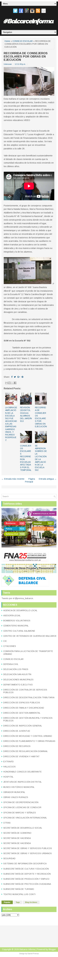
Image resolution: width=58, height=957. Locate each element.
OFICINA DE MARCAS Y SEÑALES (19, 812)
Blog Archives (31, 902)
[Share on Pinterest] (22, 377)
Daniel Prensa (33, 953)
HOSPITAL (8, 777)
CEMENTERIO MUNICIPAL (16, 625)
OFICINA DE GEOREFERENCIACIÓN (20, 802)
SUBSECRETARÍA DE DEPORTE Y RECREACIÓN (27, 874)
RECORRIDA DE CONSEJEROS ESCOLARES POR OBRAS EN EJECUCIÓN (26, 56)
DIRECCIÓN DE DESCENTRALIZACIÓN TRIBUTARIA (28, 697)
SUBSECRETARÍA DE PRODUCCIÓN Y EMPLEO (26, 879)
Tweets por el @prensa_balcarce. (17, 598)
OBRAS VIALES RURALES (15, 797)
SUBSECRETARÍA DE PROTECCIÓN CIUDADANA (27, 884)
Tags (18, 902)
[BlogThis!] (9, 382)
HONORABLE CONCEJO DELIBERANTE (22, 771)
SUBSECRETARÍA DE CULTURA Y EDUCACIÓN (26, 869)
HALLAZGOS (9, 766)
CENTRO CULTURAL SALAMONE (19, 631)
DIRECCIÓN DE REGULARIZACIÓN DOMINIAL (25, 751)
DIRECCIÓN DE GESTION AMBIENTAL (21, 713)
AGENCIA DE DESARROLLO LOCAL (20, 610)
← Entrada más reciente (12, 479)
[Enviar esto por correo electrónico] (6, 382)
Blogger (52, 949)
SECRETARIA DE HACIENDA (17, 838)
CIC (5, 641)
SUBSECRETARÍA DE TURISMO (18, 889)
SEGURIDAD (9, 858)
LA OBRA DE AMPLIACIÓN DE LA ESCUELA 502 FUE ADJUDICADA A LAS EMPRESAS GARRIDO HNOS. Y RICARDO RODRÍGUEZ (11, 423)
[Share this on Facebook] (12, 377)
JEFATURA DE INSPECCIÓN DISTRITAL (22, 782)
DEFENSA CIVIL (10, 664)
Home (7, 41)
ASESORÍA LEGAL (12, 615)
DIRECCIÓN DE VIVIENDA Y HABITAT (21, 756)
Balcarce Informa (27, 949)
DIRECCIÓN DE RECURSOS (16, 746)
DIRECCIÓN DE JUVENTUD (16, 731)
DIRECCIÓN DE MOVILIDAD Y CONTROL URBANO (27, 736)
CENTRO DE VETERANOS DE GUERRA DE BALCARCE (30, 636)
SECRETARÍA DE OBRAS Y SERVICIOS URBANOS (27, 853)
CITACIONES (9, 646)
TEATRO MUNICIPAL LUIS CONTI (19, 894)
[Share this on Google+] (19, 377)
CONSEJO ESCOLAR (22, 41)
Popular (7, 902)
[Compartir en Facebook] (15, 382)
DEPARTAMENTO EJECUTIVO (18, 684)
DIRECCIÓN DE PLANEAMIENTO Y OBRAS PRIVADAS (29, 741)
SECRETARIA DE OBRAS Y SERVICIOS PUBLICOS (27, 848)
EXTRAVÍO (8, 761)
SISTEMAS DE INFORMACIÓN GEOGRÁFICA (25, 863)
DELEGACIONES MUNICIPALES (18, 679)
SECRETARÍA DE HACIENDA (17, 843)
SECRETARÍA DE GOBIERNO (17, 833)
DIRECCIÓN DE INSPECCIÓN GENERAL (22, 726)
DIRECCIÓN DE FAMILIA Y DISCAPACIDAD (23, 708)
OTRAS (7, 823)
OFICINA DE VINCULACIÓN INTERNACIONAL (25, 817)
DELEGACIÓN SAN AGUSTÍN (17, 674)
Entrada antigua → (48, 479)
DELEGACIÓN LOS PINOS (15, 669)
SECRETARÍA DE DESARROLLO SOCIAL (22, 828)
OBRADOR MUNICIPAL (14, 792)
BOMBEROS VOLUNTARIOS (16, 620)
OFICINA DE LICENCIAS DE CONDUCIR (22, 807)
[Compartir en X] (12, 382)
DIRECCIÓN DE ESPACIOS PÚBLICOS (21, 702)
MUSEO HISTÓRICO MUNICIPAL (19, 787)
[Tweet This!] (15, 377)
